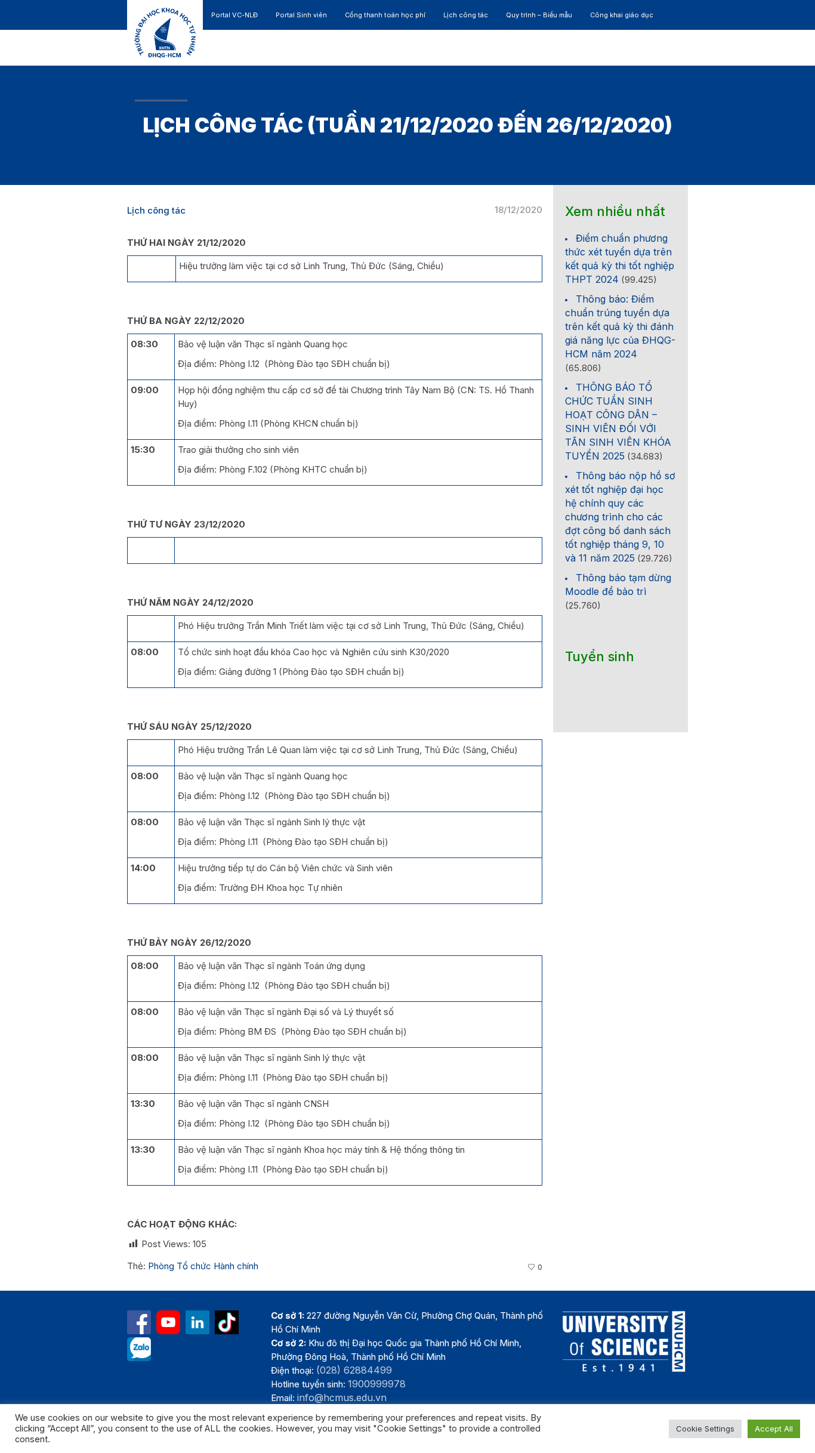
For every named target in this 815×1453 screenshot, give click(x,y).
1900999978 (377, 1384)
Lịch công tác (156, 210)
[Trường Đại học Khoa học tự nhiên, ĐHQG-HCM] (168, 1322)
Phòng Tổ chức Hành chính (203, 1266)
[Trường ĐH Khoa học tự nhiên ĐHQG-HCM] (139, 1322)
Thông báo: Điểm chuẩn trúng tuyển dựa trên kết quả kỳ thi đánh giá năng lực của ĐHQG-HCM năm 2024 (620, 326)
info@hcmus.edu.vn (342, 1397)
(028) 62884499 (354, 1370)
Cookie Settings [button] (705, 1428)
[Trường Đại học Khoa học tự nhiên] (197, 1322)
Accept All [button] (774, 1428)
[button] (632, 83)
